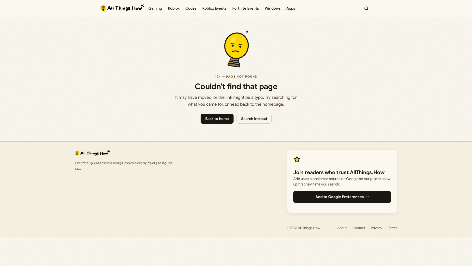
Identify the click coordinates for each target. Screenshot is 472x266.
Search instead (254, 118)
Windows (272, 8)
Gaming (155, 8)
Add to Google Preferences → (342, 197)
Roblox (173, 8)
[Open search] (366, 8)
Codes (190, 8)
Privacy (376, 228)
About (342, 228)
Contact (359, 228)
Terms (392, 228)
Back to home (217, 118)
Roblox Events (214, 8)
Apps (290, 8)
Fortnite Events (245, 8)
